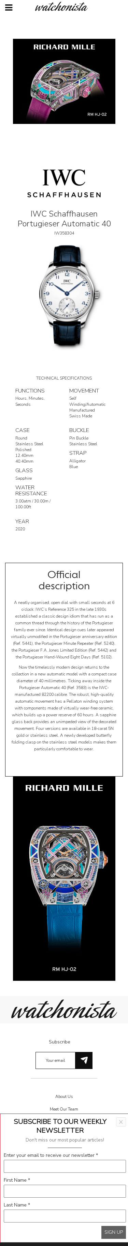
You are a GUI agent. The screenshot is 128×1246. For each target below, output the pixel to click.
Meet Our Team (64, 1109)
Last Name (17, 1205)
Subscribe (59, 1042)
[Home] (64, 6)
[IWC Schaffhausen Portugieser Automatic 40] (64, 296)
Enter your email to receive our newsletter (51, 1155)
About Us (64, 1096)
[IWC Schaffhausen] (64, 183)
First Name (17, 1180)
